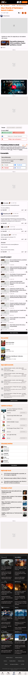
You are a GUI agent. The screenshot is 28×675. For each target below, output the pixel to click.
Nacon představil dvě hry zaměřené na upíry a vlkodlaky (18, 260)
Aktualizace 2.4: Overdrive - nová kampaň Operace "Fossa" (20, 624)
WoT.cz (3, 504)
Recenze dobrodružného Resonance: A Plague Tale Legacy (20, 598)
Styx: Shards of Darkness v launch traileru (22, 5)
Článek (2, 41)
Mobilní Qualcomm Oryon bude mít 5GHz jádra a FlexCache (6, 647)
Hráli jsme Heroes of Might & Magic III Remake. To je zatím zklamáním (21, 603)
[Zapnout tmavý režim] (20, 2)
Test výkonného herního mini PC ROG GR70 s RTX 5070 (7, 602)
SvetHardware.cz (5, 510)
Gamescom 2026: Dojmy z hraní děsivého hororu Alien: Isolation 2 (20, 573)
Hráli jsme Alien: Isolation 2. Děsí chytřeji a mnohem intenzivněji (12, 497)
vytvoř (12, 160)
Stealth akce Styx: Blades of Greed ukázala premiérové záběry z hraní (18, 296)
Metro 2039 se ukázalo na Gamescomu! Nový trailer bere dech (6, 568)
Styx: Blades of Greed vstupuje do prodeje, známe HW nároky (18, 275)
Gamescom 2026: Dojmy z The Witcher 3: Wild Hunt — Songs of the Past (21, 568)
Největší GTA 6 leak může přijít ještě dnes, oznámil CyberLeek (12, 491)
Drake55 (5, 226)
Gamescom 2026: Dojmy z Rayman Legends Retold (20, 578)
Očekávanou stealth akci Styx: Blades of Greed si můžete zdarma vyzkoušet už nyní (18, 290)
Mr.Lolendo (5, 203)
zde (11, 149)
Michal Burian (6, 16)
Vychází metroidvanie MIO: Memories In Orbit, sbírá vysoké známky (17, 283)
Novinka (13, 5)
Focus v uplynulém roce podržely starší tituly (17, 318)
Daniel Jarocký (4, 264)
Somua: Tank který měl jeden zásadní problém (20, 628)
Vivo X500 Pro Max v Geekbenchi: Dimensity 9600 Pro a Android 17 (20, 652)
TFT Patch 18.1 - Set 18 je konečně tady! (6, 627)
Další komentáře (14, 400)
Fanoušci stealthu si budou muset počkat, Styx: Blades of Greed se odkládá (18, 305)
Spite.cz (3, 499)
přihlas (21, 159)
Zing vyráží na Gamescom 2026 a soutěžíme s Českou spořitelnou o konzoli (17, 43)
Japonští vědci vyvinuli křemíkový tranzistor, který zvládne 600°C (6, 593)
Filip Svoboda (4, 322)
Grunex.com (4, 493)
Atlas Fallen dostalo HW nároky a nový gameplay (17, 325)
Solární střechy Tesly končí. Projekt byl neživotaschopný (11, 508)
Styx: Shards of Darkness (7, 5)
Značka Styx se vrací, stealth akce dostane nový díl (18, 311)
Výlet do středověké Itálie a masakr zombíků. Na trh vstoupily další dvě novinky (18, 268)
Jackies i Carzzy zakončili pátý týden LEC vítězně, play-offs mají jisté (7, 618)
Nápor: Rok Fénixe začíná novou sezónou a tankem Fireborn (12, 502)
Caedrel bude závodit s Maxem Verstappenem (6, 623)
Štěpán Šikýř (6, 234)
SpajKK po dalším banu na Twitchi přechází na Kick (12, 513)
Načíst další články (14, 332)
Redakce (3, 47)
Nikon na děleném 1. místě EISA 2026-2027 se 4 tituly (20, 642)
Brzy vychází (4, 338)
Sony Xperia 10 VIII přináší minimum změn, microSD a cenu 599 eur (20, 647)
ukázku (20, 149)
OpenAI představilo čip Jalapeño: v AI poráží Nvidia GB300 (7, 598)
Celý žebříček (14, 465)
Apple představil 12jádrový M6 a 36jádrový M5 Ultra (6, 651)
